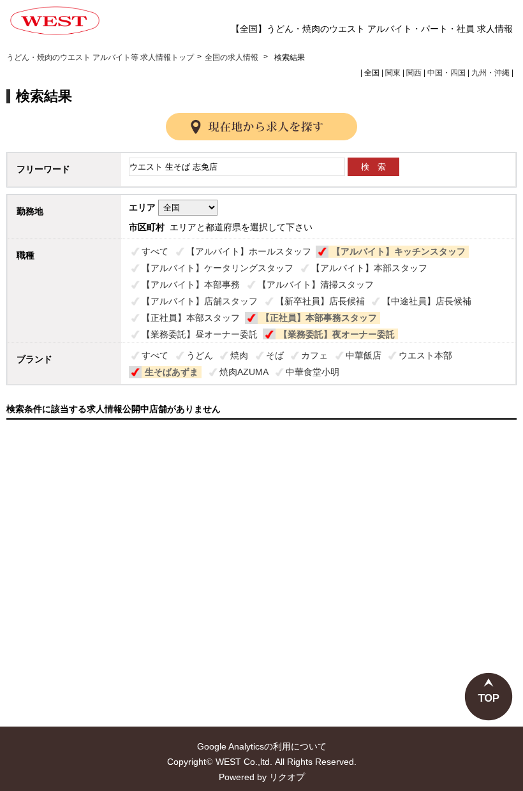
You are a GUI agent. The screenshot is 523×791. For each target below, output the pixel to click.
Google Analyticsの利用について (262, 746)
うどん (199, 355)
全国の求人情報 (232, 57)
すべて (155, 251)
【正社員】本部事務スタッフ (319, 318)
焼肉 (239, 355)
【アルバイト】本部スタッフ (369, 268)
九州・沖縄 (490, 72)
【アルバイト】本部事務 (191, 284)
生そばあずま (171, 372)
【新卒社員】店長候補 (320, 301)
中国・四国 (446, 72)
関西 (414, 72)
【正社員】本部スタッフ (191, 318)
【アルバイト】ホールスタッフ (248, 251)
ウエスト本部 (425, 355)
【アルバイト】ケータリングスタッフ (217, 268)
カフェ (314, 355)
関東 (393, 72)
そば (275, 355)
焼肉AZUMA (244, 372)
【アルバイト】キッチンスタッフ (399, 251)
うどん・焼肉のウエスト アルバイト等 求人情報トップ (100, 57)
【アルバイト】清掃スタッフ (316, 284)
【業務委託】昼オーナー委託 (200, 334)
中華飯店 (363, 355)
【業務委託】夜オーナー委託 (337, 334)
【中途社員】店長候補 (426, 301)
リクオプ (287, 777)
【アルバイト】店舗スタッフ (200, 301)
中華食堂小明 (312, 372)
